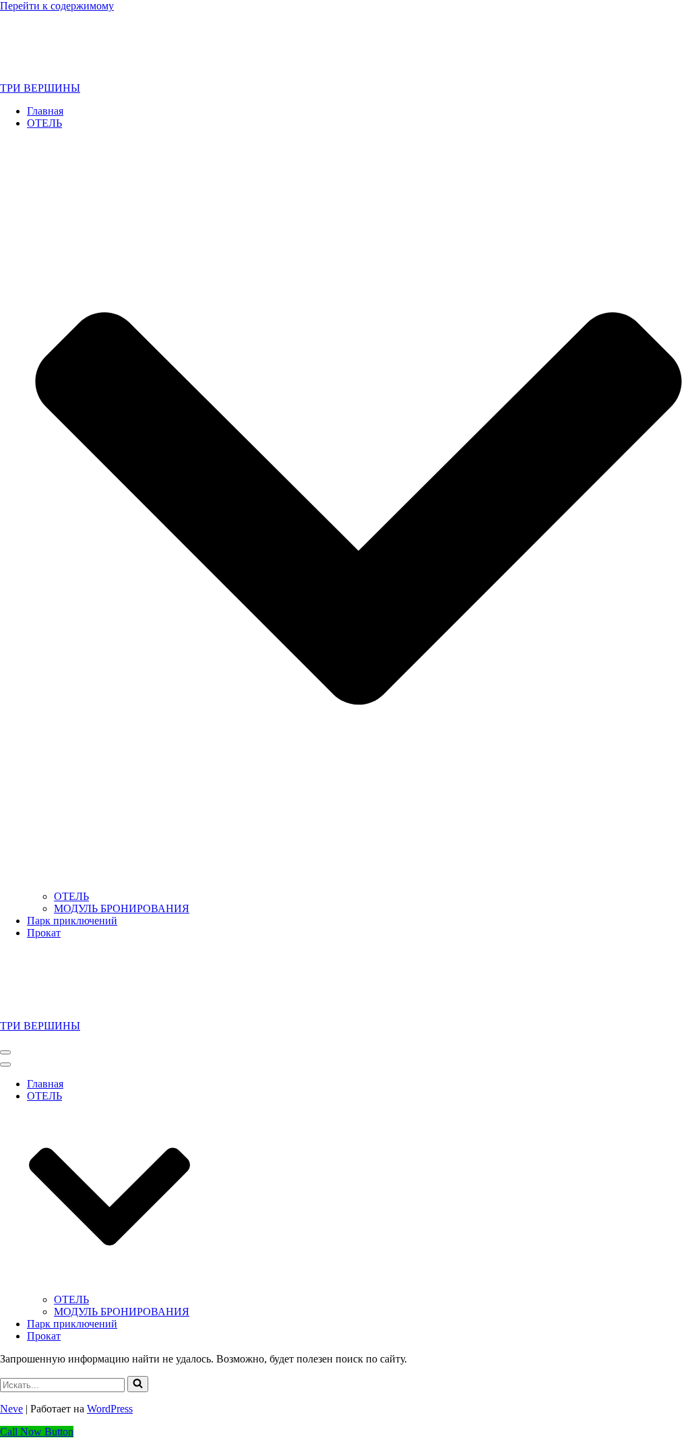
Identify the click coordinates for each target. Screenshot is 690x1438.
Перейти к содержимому (57, 5)
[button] (138, 1384)
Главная (45, 111)
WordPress (110, 1408)
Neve (11, 1408)
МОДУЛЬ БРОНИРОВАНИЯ (121, 908)
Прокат (44, 932)
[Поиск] (137, 1384)
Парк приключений (72, 920)
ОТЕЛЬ (71, 896)
